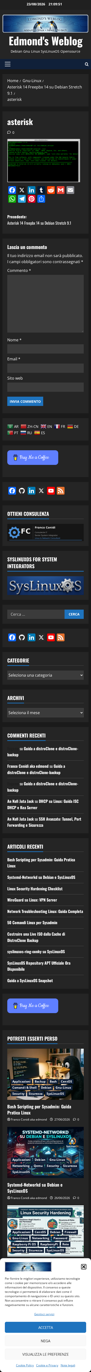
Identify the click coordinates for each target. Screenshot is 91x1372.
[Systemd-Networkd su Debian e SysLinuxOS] (45, 1152)
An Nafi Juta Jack (20, 801)
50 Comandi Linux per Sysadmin (32, 922)
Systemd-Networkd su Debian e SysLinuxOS (41, 877)
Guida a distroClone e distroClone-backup (36, 769)
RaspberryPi (49, 1244)
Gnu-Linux (63, 1087)
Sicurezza (35, 1094)
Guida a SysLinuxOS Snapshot (30, 980)
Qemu (38, 1166)
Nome (14, 340)
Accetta (45, 1327)
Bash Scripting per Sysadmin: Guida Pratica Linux (39, 1109)
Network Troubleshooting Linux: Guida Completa (45, 911)
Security (18, 1094)
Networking (21, 1166)
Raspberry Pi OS (24, 1244)
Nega (45, 1340)
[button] (83, 1266)
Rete (65, 1244)
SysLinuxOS (55, 1094)
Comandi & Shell (24, 1087)
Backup (40, 1081)
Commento (19, 270)
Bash (53, 1081)
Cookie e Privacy (47, 1365)
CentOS (66, 1081)
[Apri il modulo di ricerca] (87, 64)
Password (60, 1238)
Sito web (15, 378)
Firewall (70, 1232)
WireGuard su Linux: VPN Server (32, 900)
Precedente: (39, 220)
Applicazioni (21, 1081)
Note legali (68, 1365)
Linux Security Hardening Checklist (35, 889)
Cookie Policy (25, 1365)
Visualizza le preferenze (45, 1354)
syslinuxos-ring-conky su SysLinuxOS (36, 951)
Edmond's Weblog (46, 40)
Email (13, 359)
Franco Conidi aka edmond (28, 766)
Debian (46, 1087)
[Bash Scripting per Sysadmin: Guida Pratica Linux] (45, 1074)
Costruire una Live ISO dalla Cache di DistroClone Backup (36, 937)
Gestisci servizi (44, 1314)
